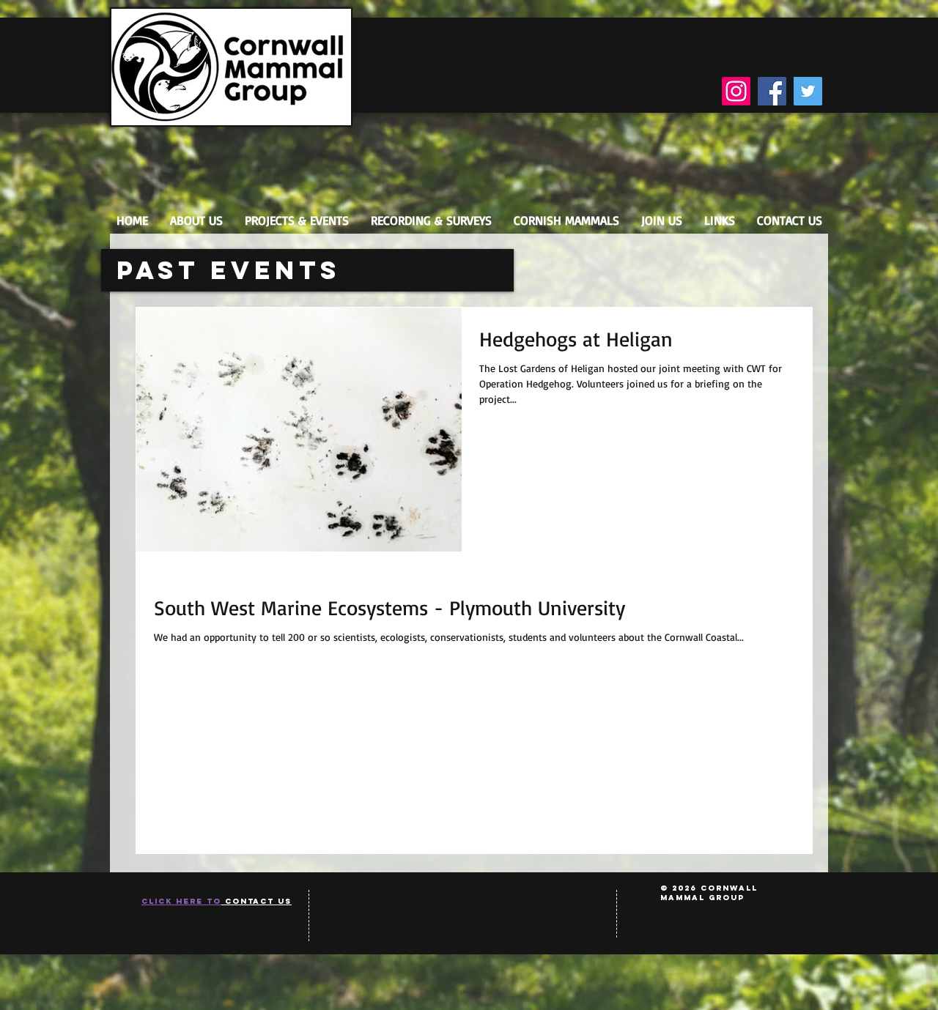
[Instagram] (736, 91)
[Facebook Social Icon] (772, 91)
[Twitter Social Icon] (808, 91)
